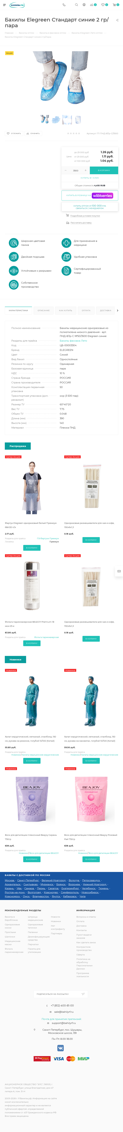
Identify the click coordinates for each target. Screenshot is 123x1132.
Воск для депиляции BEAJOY (44, 853)
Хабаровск (70, 896)
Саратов (53, 888)
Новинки (15, 755)
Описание (43, 310)
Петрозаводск (91, 880)
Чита (83, 896)
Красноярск (12, 896)
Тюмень (103, 888)
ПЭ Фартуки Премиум (48, 538)
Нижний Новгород (95, 884)
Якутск (56, 896)
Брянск (61, 884)
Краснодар (51, 892)
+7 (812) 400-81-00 (62, 1005)
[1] (61, 81)
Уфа (19, 888)
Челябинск (89, 888)
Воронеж (74, 884)
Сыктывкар (31, 884)
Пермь (41, 888)
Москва (10, 880)
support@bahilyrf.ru (64, 1023)
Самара (29, 888)
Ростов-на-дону (15, 892)
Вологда (74, 880)
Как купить (65, 310)
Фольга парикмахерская (46, 637)
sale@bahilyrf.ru (64, 1011)
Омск (26, 896)
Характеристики (18, 310)
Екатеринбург (71, 888)
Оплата (86, 310)
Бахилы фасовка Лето (73, 340)
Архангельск (13, 884)
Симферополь (70, 892)
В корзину (31, 548)
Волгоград (35, 892)
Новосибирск (90, 892)
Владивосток (41, 896)
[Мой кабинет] (84, 5)
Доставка (105, 310)
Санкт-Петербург (28, 880)
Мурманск (47, 884)
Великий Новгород (54, 880)
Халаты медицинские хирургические (40, 755)
